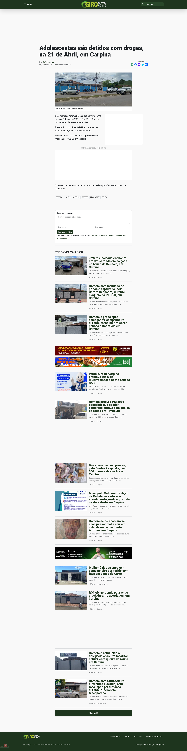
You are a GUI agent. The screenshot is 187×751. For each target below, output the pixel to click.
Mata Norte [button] (95, 197)
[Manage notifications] (5, 745)
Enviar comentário (65, 232)
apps (127, 736)
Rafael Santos (48, 62)
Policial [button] (68, 197)
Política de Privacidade (154, 736)
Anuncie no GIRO (115, 736)
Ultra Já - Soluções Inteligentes (153, 744)
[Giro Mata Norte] (93, 4)
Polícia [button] (104, 197)
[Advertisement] (93, 26)
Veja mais (93, 713)
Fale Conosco (137, 736)
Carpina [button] (59, 197)
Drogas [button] (85, 197)
